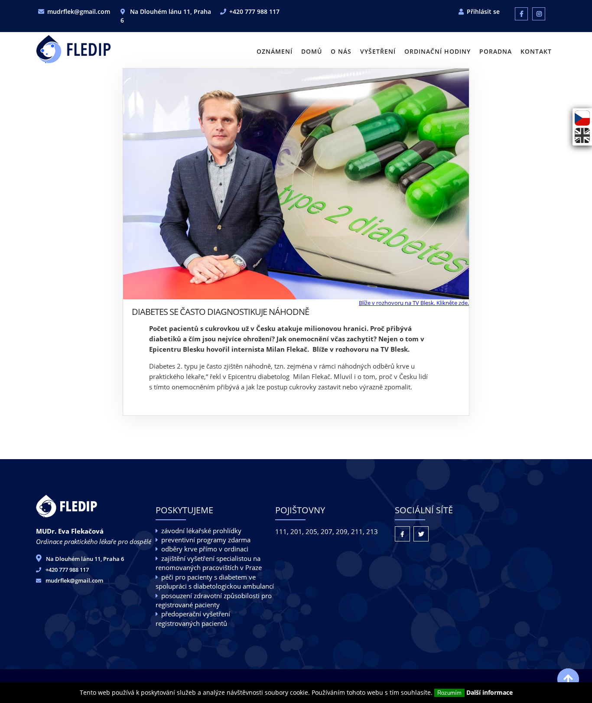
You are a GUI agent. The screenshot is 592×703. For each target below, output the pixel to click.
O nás (341, 51)
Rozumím (449, 693)
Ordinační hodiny (437, 51)
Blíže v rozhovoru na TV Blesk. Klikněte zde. (414, 303)
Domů (311, 51)
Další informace (489, 692)
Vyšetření (378, 51)
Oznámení (275, 51)
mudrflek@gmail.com (78, 11)
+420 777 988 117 (254, 11)
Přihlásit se (483, 11)
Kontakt (536, 51)
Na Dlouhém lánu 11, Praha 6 (85, 559)
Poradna (495, 51)
